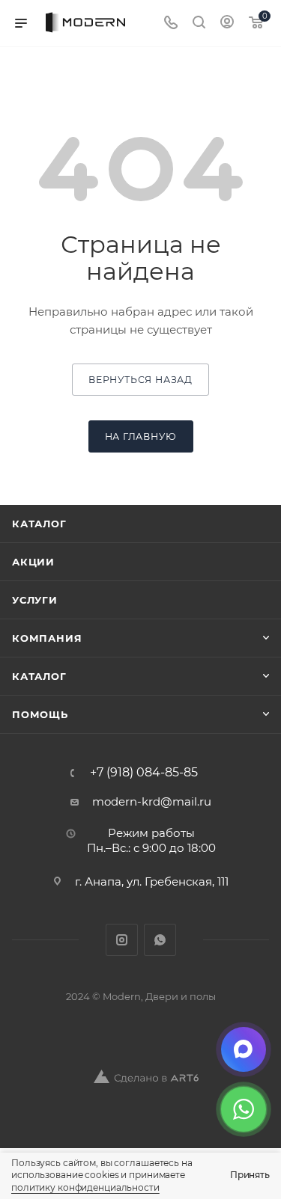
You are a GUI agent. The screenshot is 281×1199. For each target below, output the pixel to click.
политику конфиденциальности (85, 1187)
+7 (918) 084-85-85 (144, 773)
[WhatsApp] (243, 1109)
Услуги (35, 600)
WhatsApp (160, 940)
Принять (250, 1174)
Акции (33, 562)
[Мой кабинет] (227, 23)
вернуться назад (140, 379)
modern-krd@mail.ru (151, 801)
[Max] (243, 1049)
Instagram (122, 940)
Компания (47, 638)
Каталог (39, 524)
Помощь (40, 714)
